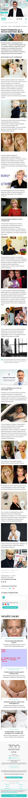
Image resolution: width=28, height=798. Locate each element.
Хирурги (7, 786)
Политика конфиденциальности (7, 780)
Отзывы (21, 784)
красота (11, 729)
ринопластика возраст (14, 669)
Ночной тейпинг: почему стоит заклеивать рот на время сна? (14, 732)
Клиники (7, 784)
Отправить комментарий (10, 607)
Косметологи (7, 788)
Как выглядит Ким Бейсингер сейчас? (14, 641)
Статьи (21, 788)
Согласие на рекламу (15, 781)
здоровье (17, 729)
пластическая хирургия (11, 668)
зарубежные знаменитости (18, 638)
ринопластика (20, 668)
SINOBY (17, 783)
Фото (21, 786)
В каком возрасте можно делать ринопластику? (14, 672)
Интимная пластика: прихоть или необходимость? (14, 702)
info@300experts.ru (15, 758)
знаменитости (8, 638)
